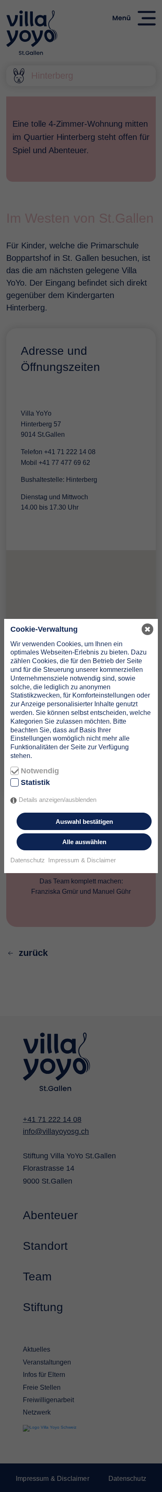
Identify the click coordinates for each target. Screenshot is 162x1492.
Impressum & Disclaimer (82, 860)
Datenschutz (27, 860)
